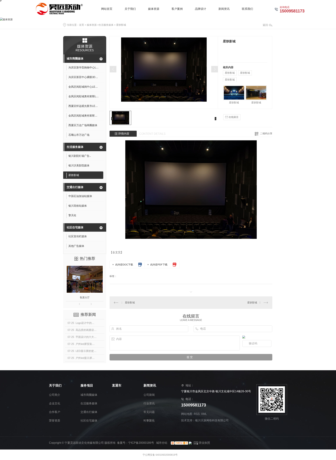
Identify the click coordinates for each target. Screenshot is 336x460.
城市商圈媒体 (75, 58)
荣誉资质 (54, 420)
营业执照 (204, 442)
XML (204, 413)
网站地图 (186, 413)
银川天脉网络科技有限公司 (212, 420)
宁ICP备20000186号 (141, 442)
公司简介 (54, 394)
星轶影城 (121, 24)
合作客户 (54, 411)
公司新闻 (149, 394)
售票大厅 (85, 297)
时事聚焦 (149, 420)
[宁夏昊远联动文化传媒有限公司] (59, 9)
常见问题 (149, 411)
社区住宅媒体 (75, 227)
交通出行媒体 (75, 187)
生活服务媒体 (106, 24)
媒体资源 (92, 24)
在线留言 (233, 117)
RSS (197, 413)
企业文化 (54, 403)
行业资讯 (149, 403)
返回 (265, 24)
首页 (81, 24)
